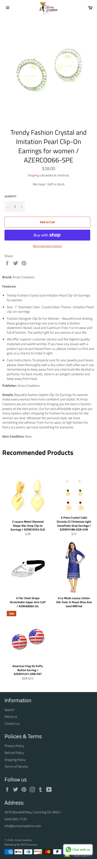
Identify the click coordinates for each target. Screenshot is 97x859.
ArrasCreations (23, 840)
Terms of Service (16, 766)
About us (11, 716)
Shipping (33, 175)
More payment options (47, 246)
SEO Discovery (28, 844)
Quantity (10, 196)
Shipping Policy (15, 759)
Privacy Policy (14, 745)
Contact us (12, 723)
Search (9, 709)
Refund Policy (14, 752)
